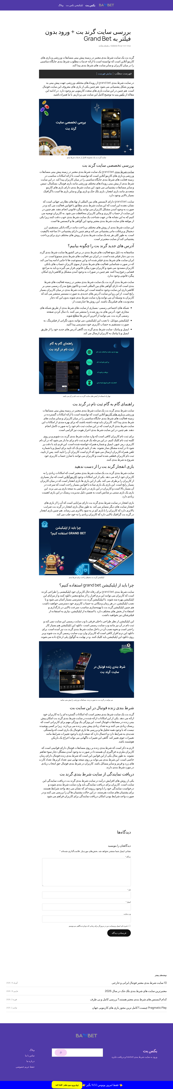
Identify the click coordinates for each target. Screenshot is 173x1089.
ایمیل (128, 902)
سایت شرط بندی (124, 172)
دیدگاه (128, 857)
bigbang (114, 45)
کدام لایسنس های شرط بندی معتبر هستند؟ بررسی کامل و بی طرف (128, 999)
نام (129, 890)
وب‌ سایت (127, 914)
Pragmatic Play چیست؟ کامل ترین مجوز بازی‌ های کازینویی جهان (129, 1007)
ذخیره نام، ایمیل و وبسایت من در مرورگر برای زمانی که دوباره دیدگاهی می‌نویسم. (98, 926)
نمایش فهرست (105, 73)
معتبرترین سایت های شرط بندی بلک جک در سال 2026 (136, 991)
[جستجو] (61, 1052)
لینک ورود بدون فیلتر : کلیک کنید (66, 1085)
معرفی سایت (104, 45)
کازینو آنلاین (70, 477)
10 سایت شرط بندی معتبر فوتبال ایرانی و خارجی (139, 982)
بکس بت (90, 5)
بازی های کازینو (114, 414)
